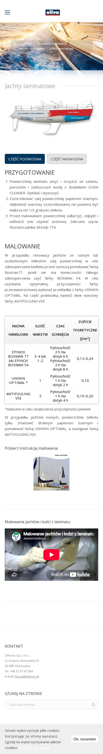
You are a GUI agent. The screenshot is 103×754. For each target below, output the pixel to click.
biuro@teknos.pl (27, 676)
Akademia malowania (51, 44)
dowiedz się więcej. (35, 747)
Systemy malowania (31, 49)
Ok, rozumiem (85, 739)
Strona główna (22, 44)
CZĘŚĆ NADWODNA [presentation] (67, 158)
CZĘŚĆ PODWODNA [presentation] (24, 158)
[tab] (25, 159)
